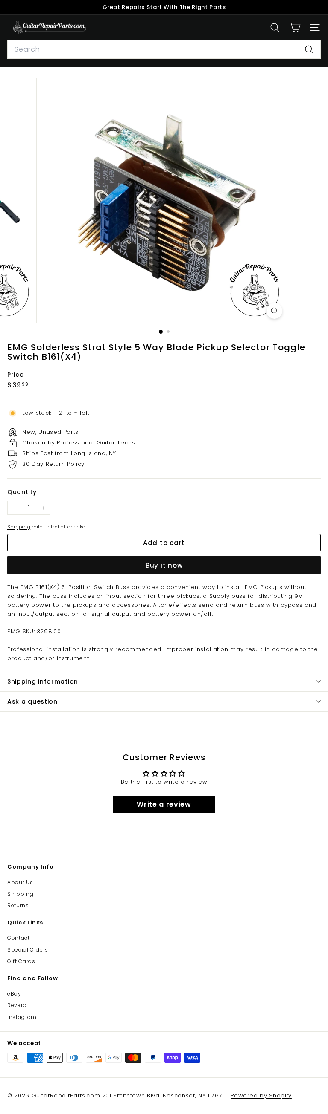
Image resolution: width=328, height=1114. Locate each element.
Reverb (17, 1005)
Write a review (164, 804)
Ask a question (32, 701)
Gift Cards (21, 961)
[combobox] (164, 49)
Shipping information (42, 681)
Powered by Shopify (261, 1095)
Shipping (18, 526)
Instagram (22, 1017)
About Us (20, 882)
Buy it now (164, 565)
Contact (18, 937)
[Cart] (295, 27)
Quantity (21, 492)
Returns (18, 905)
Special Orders (27, 949)
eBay (14, 993)
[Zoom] (274, 311)
